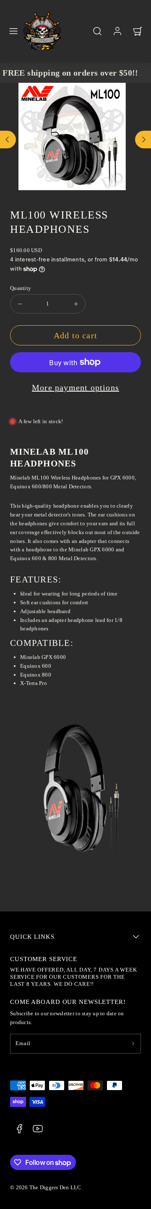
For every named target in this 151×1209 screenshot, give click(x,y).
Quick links (32, 936)
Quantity (20, 288)
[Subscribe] (133, 1044)
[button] (13, 31)
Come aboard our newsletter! (68, 1001)
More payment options (75, 387)
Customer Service (43, 959)
